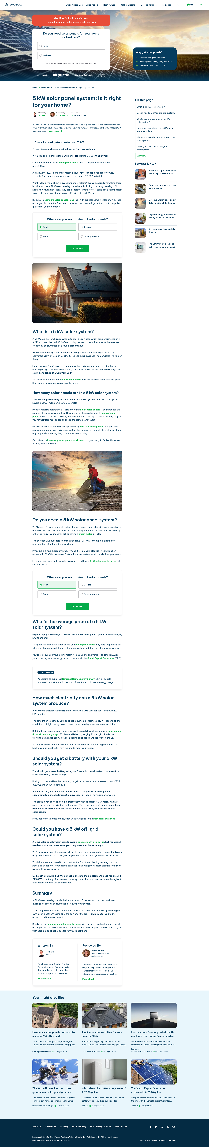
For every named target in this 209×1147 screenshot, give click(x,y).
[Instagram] (168, 1127)
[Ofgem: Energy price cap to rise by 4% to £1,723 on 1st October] (140, 218)
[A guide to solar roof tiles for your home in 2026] (104, 1015)
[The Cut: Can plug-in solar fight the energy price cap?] (140, 247)
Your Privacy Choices (100, 1126)
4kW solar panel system (103, 561)
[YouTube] (174, 1127)
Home (45, 46)
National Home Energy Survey (78, 679)
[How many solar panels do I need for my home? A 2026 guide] (55, 1015)
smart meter (85, 534)
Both (45, 236)
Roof (45, 227)
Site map (64, 1126)
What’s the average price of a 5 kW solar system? (153, 120)
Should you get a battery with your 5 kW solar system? (156, 139)
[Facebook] (150, 1127)
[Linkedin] (156, 1127)
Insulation (166, 5)
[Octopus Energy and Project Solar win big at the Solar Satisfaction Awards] (140, 203)
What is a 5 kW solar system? (151, 107)
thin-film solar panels (91, 426)
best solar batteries (104, 818)
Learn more (54, 131)
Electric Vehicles (149, 5)
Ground (87, 227)
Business (47, 55)
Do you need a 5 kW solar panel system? (156, 113)
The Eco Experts (13, 4)
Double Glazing (127, 5)
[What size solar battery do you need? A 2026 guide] (104, 1072)
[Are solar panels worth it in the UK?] (140, 233)
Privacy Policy (79, 1126)
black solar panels (90, 409)
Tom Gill (41, 115)
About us (36, 1126)
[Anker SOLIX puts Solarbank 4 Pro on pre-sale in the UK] (140, 174)
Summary (141, 156)
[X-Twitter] (162, 1127)
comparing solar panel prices (64, 924)
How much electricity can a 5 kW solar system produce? (155, 130)
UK (191, 5)
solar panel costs (68, 162)
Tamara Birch (62, 115)
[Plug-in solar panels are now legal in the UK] (140, 189)
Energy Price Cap (74, 5)
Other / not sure (92, 236)
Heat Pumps (109, 5)
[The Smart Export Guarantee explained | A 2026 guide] (154, 1072)
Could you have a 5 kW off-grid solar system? (152, 148)
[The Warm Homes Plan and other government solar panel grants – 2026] (55, 1072)
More (179, 5)
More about (43, 978)
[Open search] (201, 5)
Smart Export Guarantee (100, 658)
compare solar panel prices (59, 200)
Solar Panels (92, 5)
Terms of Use (121, 1126)
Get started (77, 248)
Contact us (50, 1126)
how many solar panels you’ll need (65, 440)
